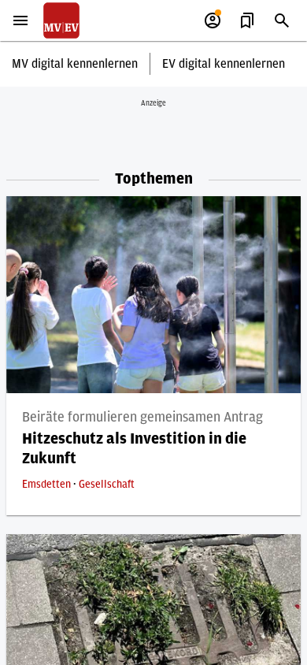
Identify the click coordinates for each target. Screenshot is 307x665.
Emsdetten (47, 484)
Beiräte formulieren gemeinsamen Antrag (142, 418)
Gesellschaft (107, 484)
